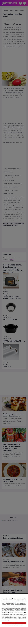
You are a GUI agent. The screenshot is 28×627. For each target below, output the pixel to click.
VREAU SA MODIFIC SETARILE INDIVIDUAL (14, 624)
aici (22, 607)
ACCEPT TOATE (14, 622)
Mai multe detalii (13, 602)
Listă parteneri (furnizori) (5, 620)
